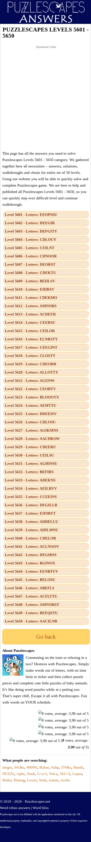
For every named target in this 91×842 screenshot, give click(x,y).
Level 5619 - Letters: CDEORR (30, 364)
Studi (31, 774)
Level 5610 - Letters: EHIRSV (29, 289)
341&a (19, 767)
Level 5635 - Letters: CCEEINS (31, 497)
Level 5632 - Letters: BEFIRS (29, 472)
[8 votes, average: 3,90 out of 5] (63, 713)
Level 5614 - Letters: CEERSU (30, 322)
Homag (19, 780)
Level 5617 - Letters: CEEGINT (31, 347)
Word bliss (41, 808)
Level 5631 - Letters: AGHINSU (31, 463)
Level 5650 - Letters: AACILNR (31, 621)
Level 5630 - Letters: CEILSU (29, 455)
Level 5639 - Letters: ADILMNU (31, 530)
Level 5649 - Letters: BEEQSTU (31, 613)
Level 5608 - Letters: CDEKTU (30, 273)
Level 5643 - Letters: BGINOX (30, 563)
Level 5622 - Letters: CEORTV (30, 389)
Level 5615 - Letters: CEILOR (30, 331)
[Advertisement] (45, 98)
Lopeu (77, 774)
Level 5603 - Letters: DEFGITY (31, 231)
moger (7, 767)
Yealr (43, 780)
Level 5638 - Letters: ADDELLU (31, 521)
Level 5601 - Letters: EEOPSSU (31, 215)
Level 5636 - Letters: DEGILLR (31, 505)
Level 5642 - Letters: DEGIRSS (31, 555)
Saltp (55, 767)
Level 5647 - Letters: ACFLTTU (31, 596)
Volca (53, 774)
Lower (32, 780)
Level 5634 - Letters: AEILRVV (31, 488)
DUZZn (8, 774)
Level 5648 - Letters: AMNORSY (32, 604)
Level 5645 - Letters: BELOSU (30, 580)
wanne (54, 780)
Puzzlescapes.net (37, 801)
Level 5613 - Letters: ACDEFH (30, 314)
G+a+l (42, 774)
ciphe (21, 774)
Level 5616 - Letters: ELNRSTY (31, 339)
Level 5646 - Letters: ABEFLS (29, 588)
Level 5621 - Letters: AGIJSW (30, 380)
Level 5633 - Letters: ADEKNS (30, 480)
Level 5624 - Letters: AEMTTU (30, 405)
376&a (66, 767)
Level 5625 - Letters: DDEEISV (31, 414)
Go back (46, 637)
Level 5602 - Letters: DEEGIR (30, 223)
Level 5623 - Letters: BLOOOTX (32, 397)
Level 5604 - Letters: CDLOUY (30, 239)
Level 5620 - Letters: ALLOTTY (31, 372)
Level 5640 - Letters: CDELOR (30, 538)
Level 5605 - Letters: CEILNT (29, 248)
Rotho (7, 780)
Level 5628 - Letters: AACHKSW (32, 439)
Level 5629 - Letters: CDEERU (30, 447)
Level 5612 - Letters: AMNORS (31, 306)
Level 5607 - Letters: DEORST (30, 264)
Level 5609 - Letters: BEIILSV (30, 281)
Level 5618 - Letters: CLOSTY (30, 356)
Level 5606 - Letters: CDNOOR (31, 256)
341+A (65, 774)
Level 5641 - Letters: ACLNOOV (32, 546)
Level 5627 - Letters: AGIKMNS (31, 430)
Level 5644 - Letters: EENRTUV (31, 571)
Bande (78, 767)
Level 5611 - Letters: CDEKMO (31, 297)
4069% (31, 767)
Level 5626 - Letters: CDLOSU (30, 422)
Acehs (65, 780)
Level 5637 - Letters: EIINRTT (30, 513)
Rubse (44, 767)
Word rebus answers (15, 808)
